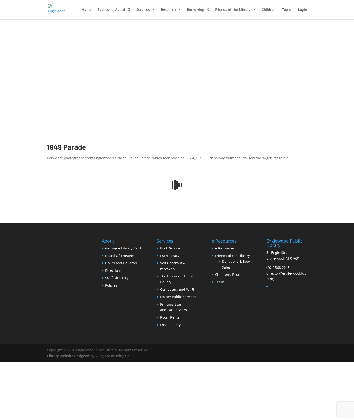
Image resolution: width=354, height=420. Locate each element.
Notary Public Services (178, 297)
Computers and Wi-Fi (177, 289)
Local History (170, 324)
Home (87, 10)
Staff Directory (116, 278)
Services (143, 10)
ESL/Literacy (169, 255)
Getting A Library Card (123, 248)
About (120, 10)
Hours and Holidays (121, 263)
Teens (287, 10)
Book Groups (170, 248)
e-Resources (225, 248)
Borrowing (195, 10)
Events (103, 10)
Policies (111, 285)
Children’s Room (228, 274)
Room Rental (170, 317)
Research (168, 10)
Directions (113, 270)
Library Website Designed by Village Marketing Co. (89, 356)
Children (269, 10)
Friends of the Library (233, 10)
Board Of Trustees (120, 255)
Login (302, 10)
